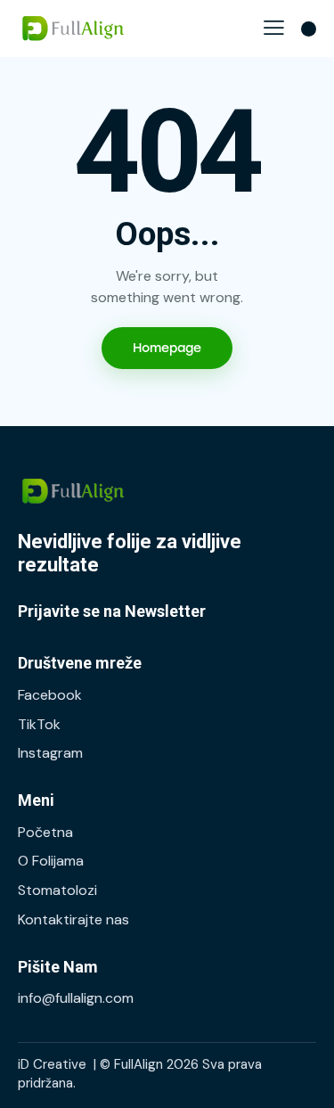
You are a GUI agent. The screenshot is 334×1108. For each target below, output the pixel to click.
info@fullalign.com (76, 998)
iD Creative (52, 1064)
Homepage (167, 348)
